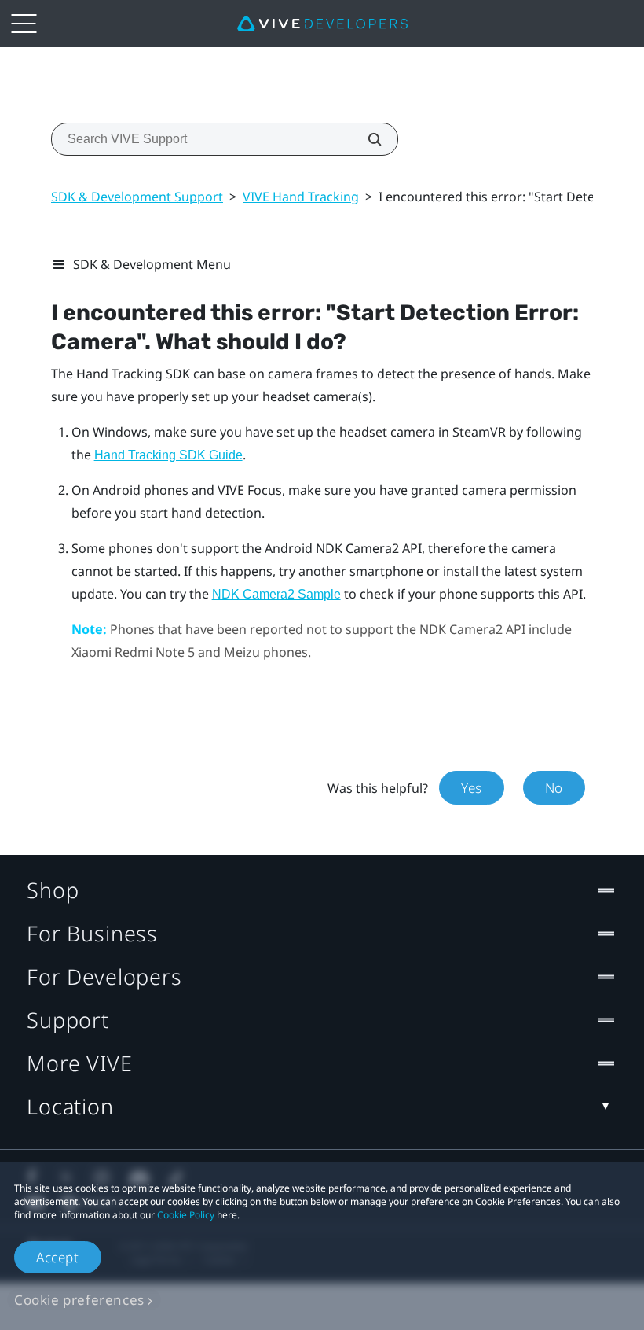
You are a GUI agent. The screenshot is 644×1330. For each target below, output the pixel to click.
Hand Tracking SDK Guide (168, 455)
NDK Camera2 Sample (276, 594)
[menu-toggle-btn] (23, 23)
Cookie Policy (185, 1214)
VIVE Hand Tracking (301, 196)
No (554, 788)
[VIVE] (322, 23)
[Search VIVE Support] (366, 139)
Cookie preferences (79, 1300)
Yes (471, 788)
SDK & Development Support (137, 196)
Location (70, 1106)
